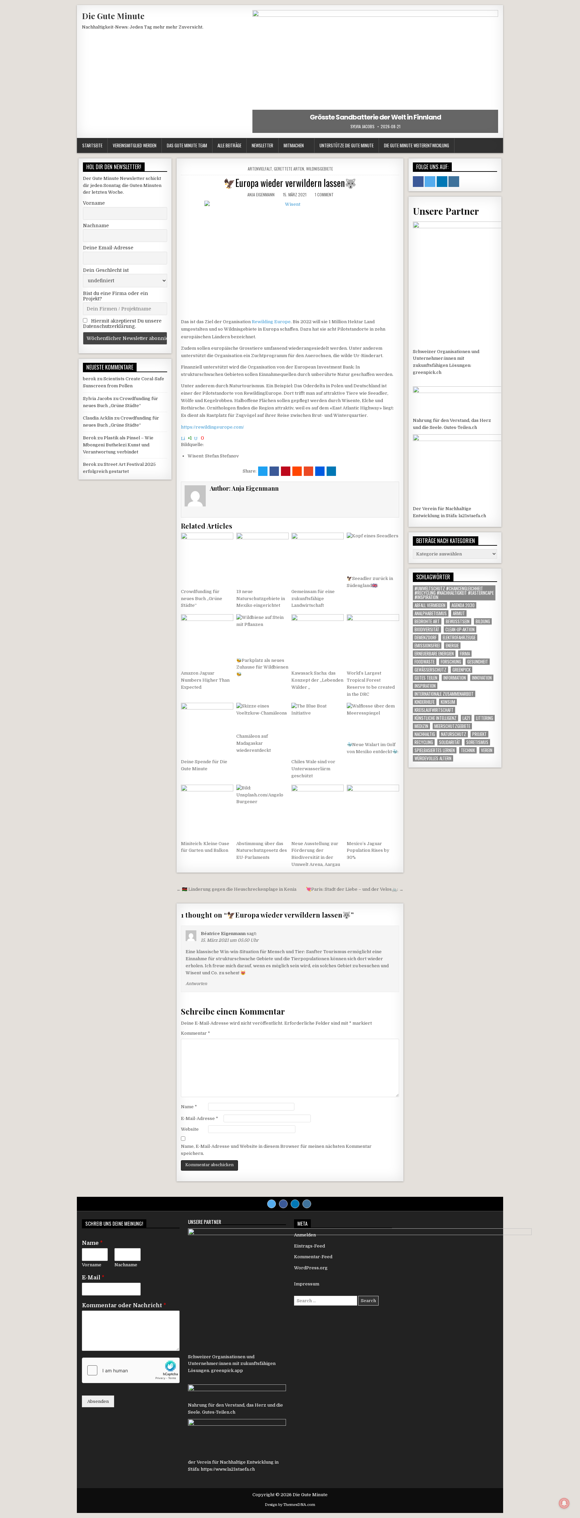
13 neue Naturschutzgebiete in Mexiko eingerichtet (260, 598)
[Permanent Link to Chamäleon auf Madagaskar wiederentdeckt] (262, 716)
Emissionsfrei (427, 645)
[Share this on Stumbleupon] (308, 471)
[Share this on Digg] (320, 471)
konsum (448, 702)
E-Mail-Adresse (199, 1118)
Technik (468, 750)
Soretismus (477, 742)
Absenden (98, 1401)
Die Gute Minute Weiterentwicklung (416, 145)
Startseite (92, 145)
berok (89, 378)
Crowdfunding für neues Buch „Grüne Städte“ (201, 598)
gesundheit (477, 661)
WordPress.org (311, 1267)
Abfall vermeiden (430, 605)
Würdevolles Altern (433, 758)
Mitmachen (294, 145)
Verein (486, 750)
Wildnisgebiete (319, 169)
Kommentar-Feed (313, 1256)
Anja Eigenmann (261, 194)
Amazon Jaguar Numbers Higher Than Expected (205, 680)
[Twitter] (271, 1203)
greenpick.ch (427, 372)
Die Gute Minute (113, 15)
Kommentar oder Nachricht (124, 1306)
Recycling (424, 742)
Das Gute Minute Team (187, 145)
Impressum (306, 1283)
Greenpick (461, 670)
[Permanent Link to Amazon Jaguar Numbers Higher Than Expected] (207, 640)
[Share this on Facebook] (274, 471)
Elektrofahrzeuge (459, 637)
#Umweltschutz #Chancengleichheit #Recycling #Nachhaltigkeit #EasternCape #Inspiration (454, 592)
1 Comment (324, 194)
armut (459, 613)
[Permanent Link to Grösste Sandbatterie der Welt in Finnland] (375, 71)
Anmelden (305, 1234)
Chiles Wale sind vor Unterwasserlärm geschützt (313, 768)
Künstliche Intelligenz (435, 718)
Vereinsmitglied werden (134, 145)
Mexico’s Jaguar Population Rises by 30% (368, 850)
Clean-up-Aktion (460, 629)
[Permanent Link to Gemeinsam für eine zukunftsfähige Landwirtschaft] (317, 559)
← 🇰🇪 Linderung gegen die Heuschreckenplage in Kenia (236, 889)
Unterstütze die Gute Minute (347, 145)
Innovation (482, 678)
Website (190, 1129)
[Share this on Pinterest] (285, 471)
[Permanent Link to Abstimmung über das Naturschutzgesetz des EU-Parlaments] (262, 811)
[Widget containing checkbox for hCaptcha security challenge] (131, 1370)
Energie (452, 645)
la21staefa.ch (472, 515)
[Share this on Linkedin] (331, 471)
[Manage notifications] (564, 1503)
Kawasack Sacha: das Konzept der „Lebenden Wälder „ (317, 680)
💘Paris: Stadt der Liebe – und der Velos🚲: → (354, 889)
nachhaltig (425, 734)
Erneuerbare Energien (434, 653)
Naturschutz (453, 734)
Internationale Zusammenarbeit (444, 694)
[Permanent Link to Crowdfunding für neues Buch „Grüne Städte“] (207, 559)
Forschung (451, 661)
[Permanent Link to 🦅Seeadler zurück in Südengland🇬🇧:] (373, 552)
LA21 (466, 718)
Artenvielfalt (260, 169)
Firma (465, 653)
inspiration (425, 686)
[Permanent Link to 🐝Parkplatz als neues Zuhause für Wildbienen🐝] (262, 633)
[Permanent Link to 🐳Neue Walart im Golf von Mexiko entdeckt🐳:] (373, 720)
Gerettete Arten (289, 169)
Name (189, 1106)
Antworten (196, 983)
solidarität (449, 742)
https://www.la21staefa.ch (228, 1469)
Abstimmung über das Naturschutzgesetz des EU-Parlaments (261, 850)
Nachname (96, 225)
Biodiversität (427, 629)
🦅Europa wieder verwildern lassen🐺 (290, 183)
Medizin (421, 726)
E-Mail (93, 1278)
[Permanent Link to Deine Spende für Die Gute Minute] (207, 729)
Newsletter (262, 145)
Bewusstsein (458, 621)
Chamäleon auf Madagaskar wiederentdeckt (253, 743)
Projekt (479, 734)
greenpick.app (227, 1370)
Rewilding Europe (271, 321)
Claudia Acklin (98, 418)
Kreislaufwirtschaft (434, 710)
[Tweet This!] (263, 471)
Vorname (94, 203)
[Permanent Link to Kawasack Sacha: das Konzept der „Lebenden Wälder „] (317, 640)
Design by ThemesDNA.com (290, 1505)
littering (484, 718)
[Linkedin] (295, 1203)
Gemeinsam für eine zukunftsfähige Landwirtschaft (313, 598)
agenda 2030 (463, 605)
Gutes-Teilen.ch (460, 427)
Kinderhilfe (425, 702)
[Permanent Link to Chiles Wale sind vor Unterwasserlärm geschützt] (317, 729)
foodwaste (425, 661)
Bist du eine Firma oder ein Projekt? (115, 296)
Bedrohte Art (427, 621)
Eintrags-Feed (309, 1245)
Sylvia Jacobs (362, 127)
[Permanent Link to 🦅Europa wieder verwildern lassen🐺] (290, 258)
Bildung (483, 621)
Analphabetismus (431, 613)
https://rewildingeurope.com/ (212, 427)
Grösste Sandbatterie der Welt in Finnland (375, 117)
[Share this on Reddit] (297, 471)
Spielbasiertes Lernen (435, 750)
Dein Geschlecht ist (106, 270)
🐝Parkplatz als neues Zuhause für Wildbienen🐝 (262, 667)
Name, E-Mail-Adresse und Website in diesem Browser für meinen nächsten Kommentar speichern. (276, 1150)
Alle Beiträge (229, 145)
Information (454, 678)
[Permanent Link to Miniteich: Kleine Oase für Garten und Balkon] (207, 811)
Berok (89, 437)
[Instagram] (306, 1203)
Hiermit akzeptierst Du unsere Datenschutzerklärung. (122, 323)
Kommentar (195, 1033)
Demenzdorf (426, 637)
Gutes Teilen (426, 678)
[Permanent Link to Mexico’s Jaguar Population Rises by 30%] (373, 811)
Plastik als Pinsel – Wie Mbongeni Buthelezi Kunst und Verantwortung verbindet (118, 444)
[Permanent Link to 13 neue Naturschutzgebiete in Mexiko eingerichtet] (262, 559)
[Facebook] (283, 1203)
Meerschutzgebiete (452, 726)
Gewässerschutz (430, 670)
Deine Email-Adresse (108, 247)
